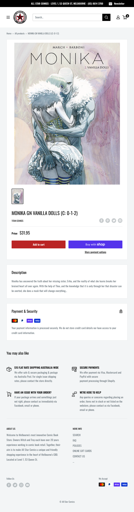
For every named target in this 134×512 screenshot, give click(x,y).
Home (9, 33)
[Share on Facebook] (101, 220)
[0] (125, 17)
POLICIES (77, 446)
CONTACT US (79, 456)
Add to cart (38, 244)
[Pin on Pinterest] (107, 220)
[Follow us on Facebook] (9, 485)
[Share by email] (120, 220)
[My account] (118, 17)
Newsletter (119, 3)
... (73, 461)
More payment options (95, 252)
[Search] (106, 17)
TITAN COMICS (17, 220)
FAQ (74, 440)
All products (20, 33)
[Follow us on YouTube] (27, 485)
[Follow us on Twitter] (15, 485)
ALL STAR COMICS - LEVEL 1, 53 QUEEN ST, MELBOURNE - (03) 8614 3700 (67, 3)
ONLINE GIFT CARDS (82, 451)
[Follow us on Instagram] (21, 485)
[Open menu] (8, 17)
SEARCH (77, 435)
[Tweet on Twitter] (114, 220)
